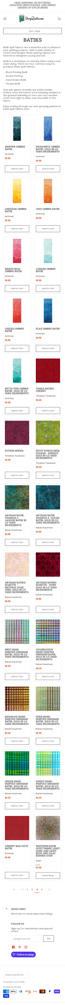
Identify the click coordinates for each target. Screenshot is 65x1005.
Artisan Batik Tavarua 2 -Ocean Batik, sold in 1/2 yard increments (47, 519)
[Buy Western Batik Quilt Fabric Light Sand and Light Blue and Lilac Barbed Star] (48, 828)
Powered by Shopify (12, 987)
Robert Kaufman (13, 530)
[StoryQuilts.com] (31, 18)
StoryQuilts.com (10, 982)
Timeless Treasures (46, 396)
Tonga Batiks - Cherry (45, 389)
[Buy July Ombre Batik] (48, 191)
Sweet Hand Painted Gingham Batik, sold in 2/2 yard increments (47, 785)
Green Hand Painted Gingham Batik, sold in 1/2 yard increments (17, 785)
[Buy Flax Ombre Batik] (48, 311)
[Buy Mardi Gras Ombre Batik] (17, 251)
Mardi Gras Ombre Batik (13, 270)
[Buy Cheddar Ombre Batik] (17, 191)
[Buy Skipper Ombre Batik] (17, 129)
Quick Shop (48, 875)
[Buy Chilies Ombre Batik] (17, 311)
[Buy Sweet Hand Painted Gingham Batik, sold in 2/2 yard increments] (48, 763)
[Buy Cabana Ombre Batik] (48, 251)
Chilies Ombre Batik (14, 330)
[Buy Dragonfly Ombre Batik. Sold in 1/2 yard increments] (48, 129)
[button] (59, 19)
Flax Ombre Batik (48, 328)
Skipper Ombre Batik (15, 148)
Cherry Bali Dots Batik (16, 847)
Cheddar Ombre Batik (16, 210)
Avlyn (38, 860)
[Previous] (15, 889)
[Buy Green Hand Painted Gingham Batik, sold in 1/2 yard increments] (17, 763)
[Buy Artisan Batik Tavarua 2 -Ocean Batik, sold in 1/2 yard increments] (48, 497)
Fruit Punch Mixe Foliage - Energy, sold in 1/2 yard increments (48, 454)
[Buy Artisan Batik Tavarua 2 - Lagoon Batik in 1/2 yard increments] (17, 497)
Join (49, 938)
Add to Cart (17, 168)
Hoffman (9, 154)
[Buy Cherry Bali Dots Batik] (17, 828)
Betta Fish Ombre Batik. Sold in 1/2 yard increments (17, 391)
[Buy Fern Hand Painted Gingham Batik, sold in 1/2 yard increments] (48, 699)
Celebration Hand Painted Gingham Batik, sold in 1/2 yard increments (46, 654)
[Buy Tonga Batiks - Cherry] (48, 370)
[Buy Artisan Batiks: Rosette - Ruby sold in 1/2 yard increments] (48, 564)
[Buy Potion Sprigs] (17, 433)
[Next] (50, 889)
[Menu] (4, 19)
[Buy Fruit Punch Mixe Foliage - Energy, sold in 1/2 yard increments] (48, 433)
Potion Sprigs (14, 450)
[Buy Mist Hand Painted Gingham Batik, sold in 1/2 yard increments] (17, 631)
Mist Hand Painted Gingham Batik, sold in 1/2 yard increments (17, 653)
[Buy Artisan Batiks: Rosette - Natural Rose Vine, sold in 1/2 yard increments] (17, 564)
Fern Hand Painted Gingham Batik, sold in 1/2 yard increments (47, 720)
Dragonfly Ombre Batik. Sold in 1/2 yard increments (48, 149)
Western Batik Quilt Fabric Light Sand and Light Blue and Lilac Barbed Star (48, 850)
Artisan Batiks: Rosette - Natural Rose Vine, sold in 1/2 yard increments (17, 587)
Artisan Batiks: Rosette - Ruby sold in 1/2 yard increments (46, 586)
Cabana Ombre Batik (46, 270)
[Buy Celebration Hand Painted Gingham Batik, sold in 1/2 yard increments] (48, 631)
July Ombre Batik (48, 208)
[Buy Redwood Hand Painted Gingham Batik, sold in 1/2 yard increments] (17, 699)
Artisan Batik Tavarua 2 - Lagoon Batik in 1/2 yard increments (15, 520)
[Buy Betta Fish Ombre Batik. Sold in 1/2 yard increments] (17, 370)
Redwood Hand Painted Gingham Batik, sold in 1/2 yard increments (17, 720)
